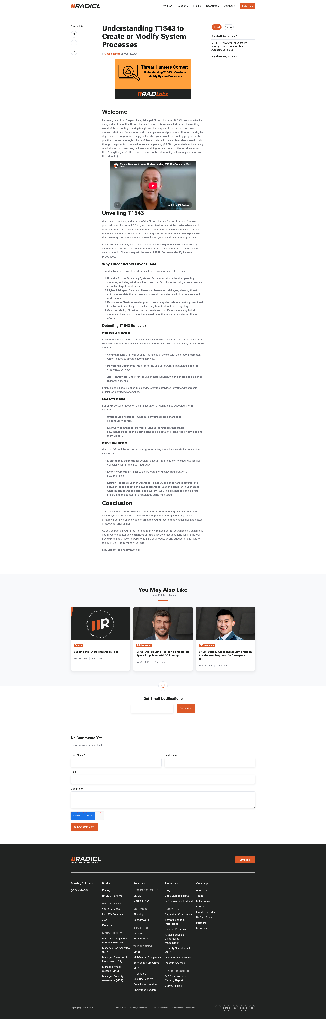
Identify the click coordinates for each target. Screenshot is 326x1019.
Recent (216, 27)
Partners (201, 922)
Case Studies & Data (177, 895)
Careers (200, 906)
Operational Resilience (178, 957)
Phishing (138, 914)
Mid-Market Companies (147, 957)
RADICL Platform (112, 895)
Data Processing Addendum (183, 1008)
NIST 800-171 (141, 901)
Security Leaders (143, 979)
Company (229, 5)
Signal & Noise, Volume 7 (224, 36)
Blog (167, 890)
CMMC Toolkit (173, 985)
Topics (228, 27)
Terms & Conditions (160, 1008)
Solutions (182, 5)
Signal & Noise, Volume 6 (224, 56)
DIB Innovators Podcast (179, 901)
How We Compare (112, 914)
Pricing (197, 5)
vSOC (105, 919)
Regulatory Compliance (178, 914)
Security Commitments (139, 1008)
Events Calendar (205, 912)
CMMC (137, 895)
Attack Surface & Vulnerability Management (174, 938)
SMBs (136, 951)
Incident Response (176, 929)
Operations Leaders (145, 989)
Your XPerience (111, 909)
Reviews (107, 925)
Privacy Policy (121, 1008)
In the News (203, 901)
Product (167, 5)
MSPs (136, 968)
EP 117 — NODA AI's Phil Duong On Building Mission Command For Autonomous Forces (229, 46)
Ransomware (141, 919)
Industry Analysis (175, 962)
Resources (212, 5)
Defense (138, 933)
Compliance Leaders (145, 984)
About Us (201, 890)
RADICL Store (204, 917)
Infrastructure (141, 938)
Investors (201, 928)
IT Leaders (139, 973)
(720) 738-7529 (79, 890)
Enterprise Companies (146, 962)
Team (199, 895)
